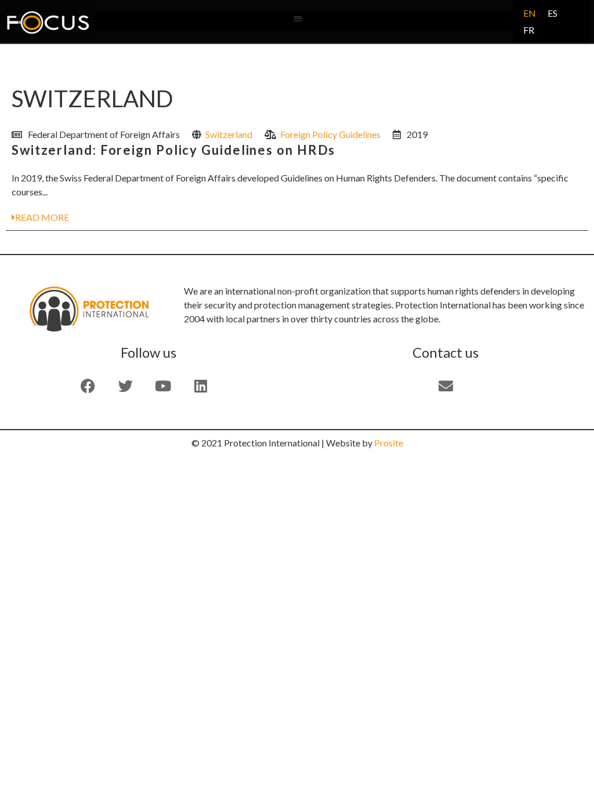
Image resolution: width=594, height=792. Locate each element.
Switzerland (228, 134)
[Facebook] (87, 385)
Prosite (388, 442)
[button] (298, 19)
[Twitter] (125, 385)
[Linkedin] (200, 385)
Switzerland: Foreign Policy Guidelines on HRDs (173, 150)
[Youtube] (163, 385)
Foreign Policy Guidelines (330, 134)
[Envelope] (445, 385)
